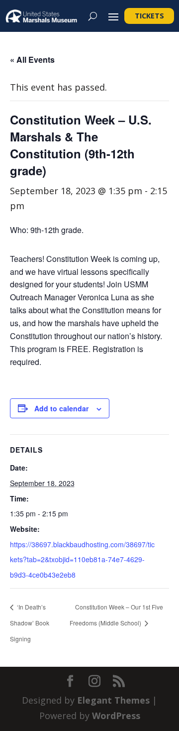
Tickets (149, 15)
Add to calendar (61, 408)
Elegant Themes (113, 700)
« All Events (32, 59)
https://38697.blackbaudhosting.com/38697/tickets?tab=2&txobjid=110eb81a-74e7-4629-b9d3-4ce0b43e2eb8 (82, 559)
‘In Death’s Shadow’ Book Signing (29, 623)
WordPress (116, 716)
